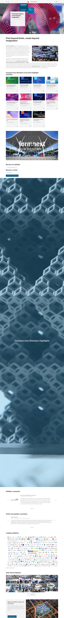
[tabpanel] (32, 500)
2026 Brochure (9, 172)
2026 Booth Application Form (12, 167)
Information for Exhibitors (12, 175)
